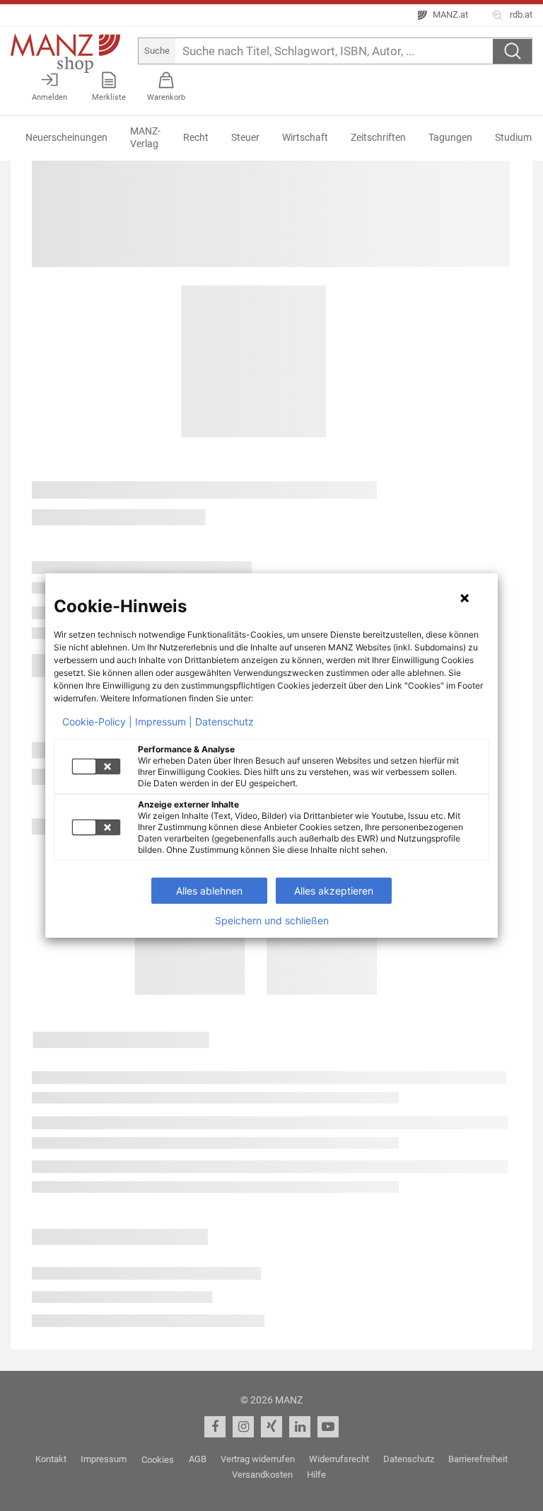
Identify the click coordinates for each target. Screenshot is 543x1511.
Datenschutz (224, 722)
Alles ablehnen (209, 891)
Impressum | (163, 722)
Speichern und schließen (272, 920)
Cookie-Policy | (97, 722)
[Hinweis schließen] (464, 598)
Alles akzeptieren (333, 891)
